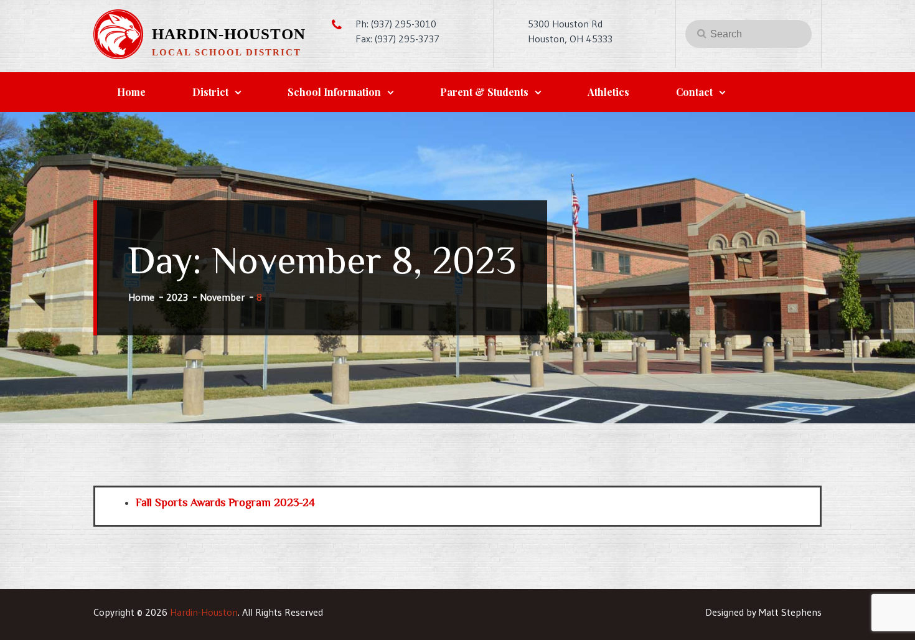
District (210, 91)
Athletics (608, 91)
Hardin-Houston (229, 34)
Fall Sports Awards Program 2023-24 (225, 502)
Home (131, 91)
